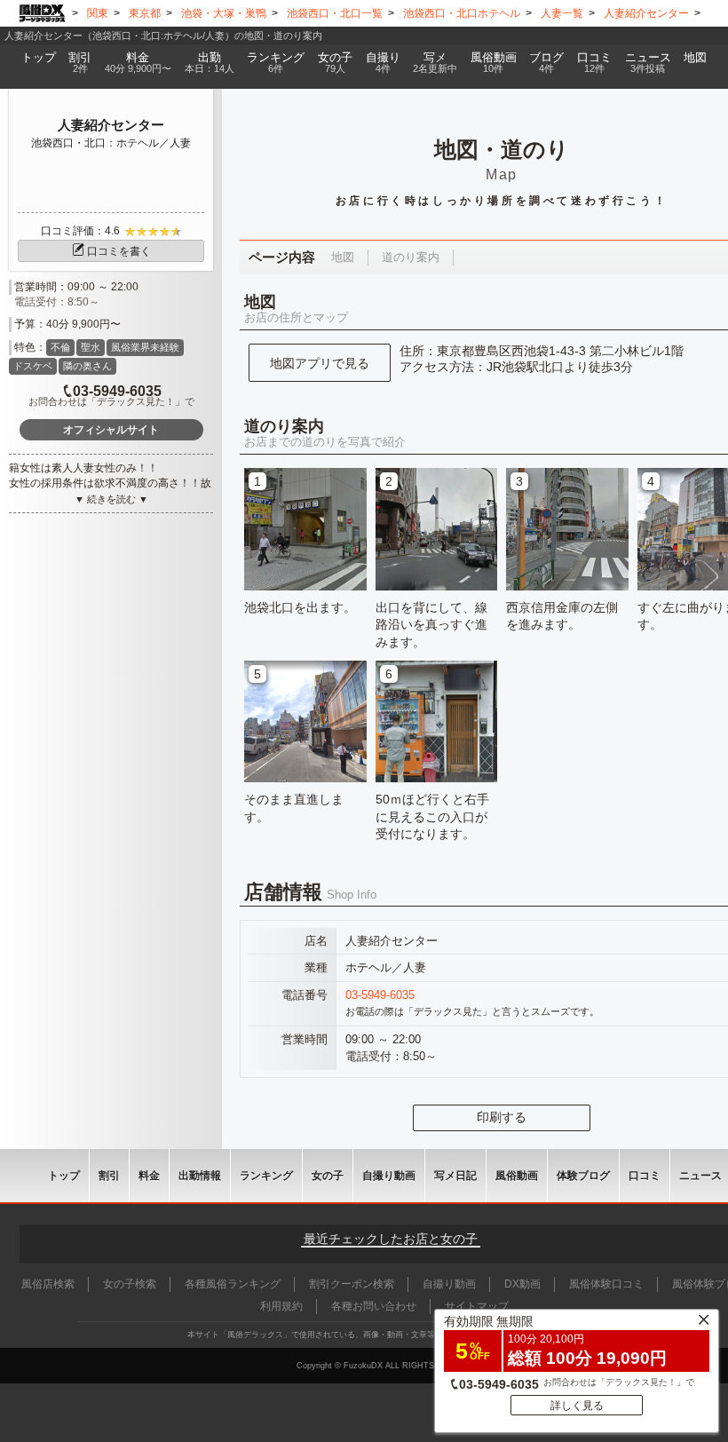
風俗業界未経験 (145, 347)
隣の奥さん (87, 365)
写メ (435, 63)
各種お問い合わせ (373, 1306)
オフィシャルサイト (111, 430)
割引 (79, 63)
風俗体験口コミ (606, 1284)
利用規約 (281, 1306)
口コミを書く (119, 251)
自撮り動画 (388, 1175)
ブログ (546, 63)
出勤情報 (199, 1175)
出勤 (209, 63)
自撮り (383, 63)
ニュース (648, 63)
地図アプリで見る (319, 363)
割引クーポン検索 (351, 1284)
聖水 (90, 347)
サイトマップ (477, 1306)
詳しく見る (577, 1405)
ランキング (276, 63)
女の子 (335, 63)
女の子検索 (129, 1284)
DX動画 (522, 1284)
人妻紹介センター (111, 124)
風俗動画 (494, 63)
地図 (695, 58)
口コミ (594, 63)
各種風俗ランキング (233, 1284)
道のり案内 (410, 257)
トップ (38, 58)
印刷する (501, 1117)
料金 (138, 63)
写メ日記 (455, 1175)
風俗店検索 (48, 1284)
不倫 (60, 347)
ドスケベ (32, 365)
